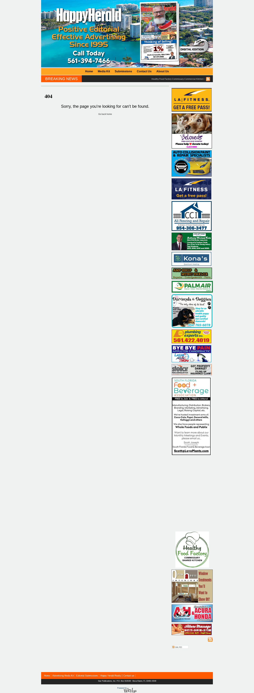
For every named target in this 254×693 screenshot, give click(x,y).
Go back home (105, 114)
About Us (162, 71)
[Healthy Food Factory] (192, 567)
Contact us (128, 675)
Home (89, 71)
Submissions (123, 71)
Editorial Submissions (87, 675)
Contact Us (144, 71)
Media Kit (104, 71)
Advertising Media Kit (63, 675)
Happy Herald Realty (110, 675)
